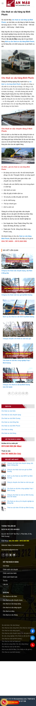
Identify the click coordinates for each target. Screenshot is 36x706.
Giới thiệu (6, 566)
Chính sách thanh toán (10, 577)
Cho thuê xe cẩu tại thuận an (11, 641)
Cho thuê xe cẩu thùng (8, 433)
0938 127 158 (21, 701)
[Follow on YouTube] (14, 555)
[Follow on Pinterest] (10, 555)
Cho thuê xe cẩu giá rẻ (24, 649)
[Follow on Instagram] (7, 555)
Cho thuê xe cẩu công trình (10, 628)
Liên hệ (5, 584)
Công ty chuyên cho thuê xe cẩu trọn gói (20, 482)
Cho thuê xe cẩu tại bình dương (11, 638)
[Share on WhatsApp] (9, 393)
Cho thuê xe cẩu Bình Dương (10, 418)
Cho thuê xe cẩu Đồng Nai (10, 422)
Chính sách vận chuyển (10, 569)
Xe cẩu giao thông (27, 633)
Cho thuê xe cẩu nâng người (12, 607)
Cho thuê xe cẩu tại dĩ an (23, 636)
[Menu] (2, 3)
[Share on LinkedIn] (26, 393)
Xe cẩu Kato (6, 625)
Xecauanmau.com (20, 699)
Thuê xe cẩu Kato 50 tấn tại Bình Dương (20, 507)
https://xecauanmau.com (16, 545)
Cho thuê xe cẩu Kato (8, 411)
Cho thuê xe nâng (7, 429)
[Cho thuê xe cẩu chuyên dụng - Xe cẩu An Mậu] (18, 3)
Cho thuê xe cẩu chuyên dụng (11, 415)
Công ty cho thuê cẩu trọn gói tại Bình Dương (19, 470)
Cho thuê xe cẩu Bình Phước (10, 426)
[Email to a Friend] (19, 393)
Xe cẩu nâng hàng (22, 644)
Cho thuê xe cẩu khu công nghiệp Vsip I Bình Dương (20, 489)
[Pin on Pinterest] (23, 393)
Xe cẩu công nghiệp (8, 636)
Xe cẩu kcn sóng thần (8, 644)
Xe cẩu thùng (15, 625)
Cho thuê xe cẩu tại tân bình (10, 647)
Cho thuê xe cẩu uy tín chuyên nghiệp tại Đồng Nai (20, 502)
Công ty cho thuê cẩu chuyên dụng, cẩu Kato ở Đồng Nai (20, 464)
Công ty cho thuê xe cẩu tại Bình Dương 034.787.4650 (20, 496)
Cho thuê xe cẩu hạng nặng (12, 604)
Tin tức (5, 581)
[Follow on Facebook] (3, 555)
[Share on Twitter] (16, 393)
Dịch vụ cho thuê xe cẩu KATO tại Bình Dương (20, 477)
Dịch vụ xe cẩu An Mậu (9, 649)
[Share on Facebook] (12, 393)
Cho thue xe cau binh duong (10, 652)
